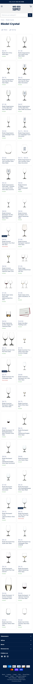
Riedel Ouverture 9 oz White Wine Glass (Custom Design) (24, 351)
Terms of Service (12, 678)
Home (2, 20)
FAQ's (19, 674)
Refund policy (21, 678)
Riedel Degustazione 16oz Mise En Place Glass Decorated (24, 81)
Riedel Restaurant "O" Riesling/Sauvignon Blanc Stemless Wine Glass (8, 432)
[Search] (30, 15)
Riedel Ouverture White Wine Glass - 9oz (23, 405)
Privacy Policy (26, 674)
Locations (9, 674)
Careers (12, 676)
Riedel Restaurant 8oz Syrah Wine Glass (8, 542)
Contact (14, 674)
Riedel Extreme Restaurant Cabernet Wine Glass (24, 243)
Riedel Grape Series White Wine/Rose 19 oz (24, 296)
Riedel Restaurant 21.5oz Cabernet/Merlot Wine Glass (8, 516)
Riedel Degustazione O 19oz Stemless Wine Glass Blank (8, 161)
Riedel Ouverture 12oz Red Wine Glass (8, 350)
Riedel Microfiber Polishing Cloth (22, 324)
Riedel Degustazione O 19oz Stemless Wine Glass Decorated (24, 161)
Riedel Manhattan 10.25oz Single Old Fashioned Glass (7, 324)
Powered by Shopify (16, 681)
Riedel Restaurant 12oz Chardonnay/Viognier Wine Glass (24, 432)
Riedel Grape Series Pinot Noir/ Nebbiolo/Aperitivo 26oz (7, 297)
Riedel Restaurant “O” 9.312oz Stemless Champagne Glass (8, 596)
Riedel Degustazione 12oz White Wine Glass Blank (24, 54)
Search (6, 676)
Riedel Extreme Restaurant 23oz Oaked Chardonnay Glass (23, 215)
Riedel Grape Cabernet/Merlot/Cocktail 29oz (24, 269)
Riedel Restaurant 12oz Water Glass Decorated (7, 488)
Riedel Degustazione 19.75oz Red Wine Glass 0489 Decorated (24, 108)
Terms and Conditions (21, 676)
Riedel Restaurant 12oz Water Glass (23, 459)
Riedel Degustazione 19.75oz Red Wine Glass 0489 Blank (8, 108)
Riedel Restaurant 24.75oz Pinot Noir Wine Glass (23, 515)
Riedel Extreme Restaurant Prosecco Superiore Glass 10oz (8, 269)
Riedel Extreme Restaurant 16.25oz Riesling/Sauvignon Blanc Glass (7, 215)
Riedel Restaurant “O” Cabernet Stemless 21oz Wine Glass (24, 596)
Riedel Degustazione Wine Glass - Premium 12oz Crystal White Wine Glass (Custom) (8, 187)
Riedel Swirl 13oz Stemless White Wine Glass (8, 623)
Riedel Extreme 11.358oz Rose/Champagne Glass (23, 187)
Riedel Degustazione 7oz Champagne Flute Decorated (24, 134)
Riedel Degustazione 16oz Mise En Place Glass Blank (8, 81)
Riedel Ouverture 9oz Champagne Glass (8, 377)
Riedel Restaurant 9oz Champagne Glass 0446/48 (24, 543)
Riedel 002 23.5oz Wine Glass (7, 53)
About (3, 674)
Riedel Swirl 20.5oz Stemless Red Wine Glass (23, 623)
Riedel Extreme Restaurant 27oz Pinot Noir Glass (8, 243)
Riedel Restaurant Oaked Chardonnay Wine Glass (23, 570)
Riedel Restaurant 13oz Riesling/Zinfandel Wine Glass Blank (24, 488)
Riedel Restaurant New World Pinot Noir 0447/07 (8, 570)
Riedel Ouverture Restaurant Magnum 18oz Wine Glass (7, 405)
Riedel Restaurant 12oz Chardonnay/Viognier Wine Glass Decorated (8, 461)
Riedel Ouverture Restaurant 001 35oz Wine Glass (24, 378)
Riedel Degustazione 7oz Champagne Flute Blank (8, 134)
